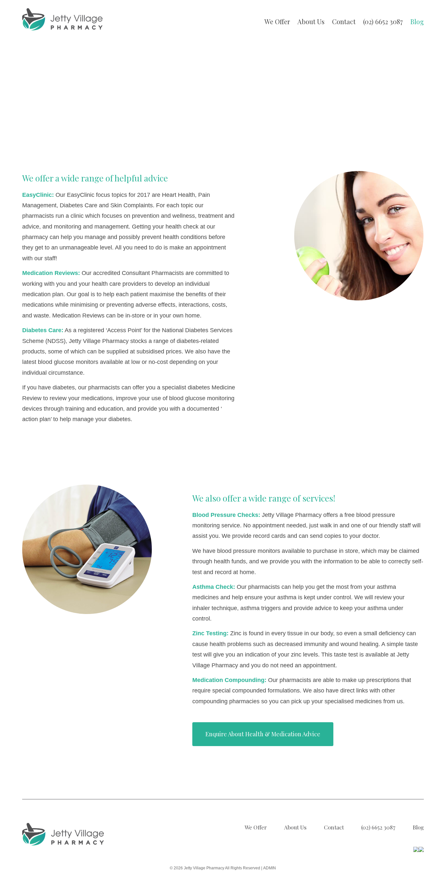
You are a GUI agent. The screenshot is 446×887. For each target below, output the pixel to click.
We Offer (277, 21)
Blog (417, 21)
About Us (311, 21)
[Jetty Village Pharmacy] (62, 19)
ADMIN (269, 868)
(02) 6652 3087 (383, 21)
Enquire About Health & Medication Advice (262, 734)
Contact (344, 21)
